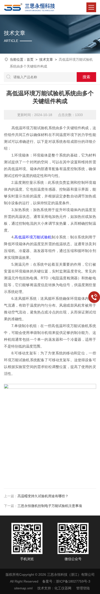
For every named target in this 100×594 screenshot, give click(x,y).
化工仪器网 (62, 588)
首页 (30, 59)
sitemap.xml (23, 588)
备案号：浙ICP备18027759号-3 (66, 581)
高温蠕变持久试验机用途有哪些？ (42, 496)
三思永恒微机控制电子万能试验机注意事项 (49, 506)
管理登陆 (83, 588)
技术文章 (46, 59)
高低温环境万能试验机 (32, 237)
